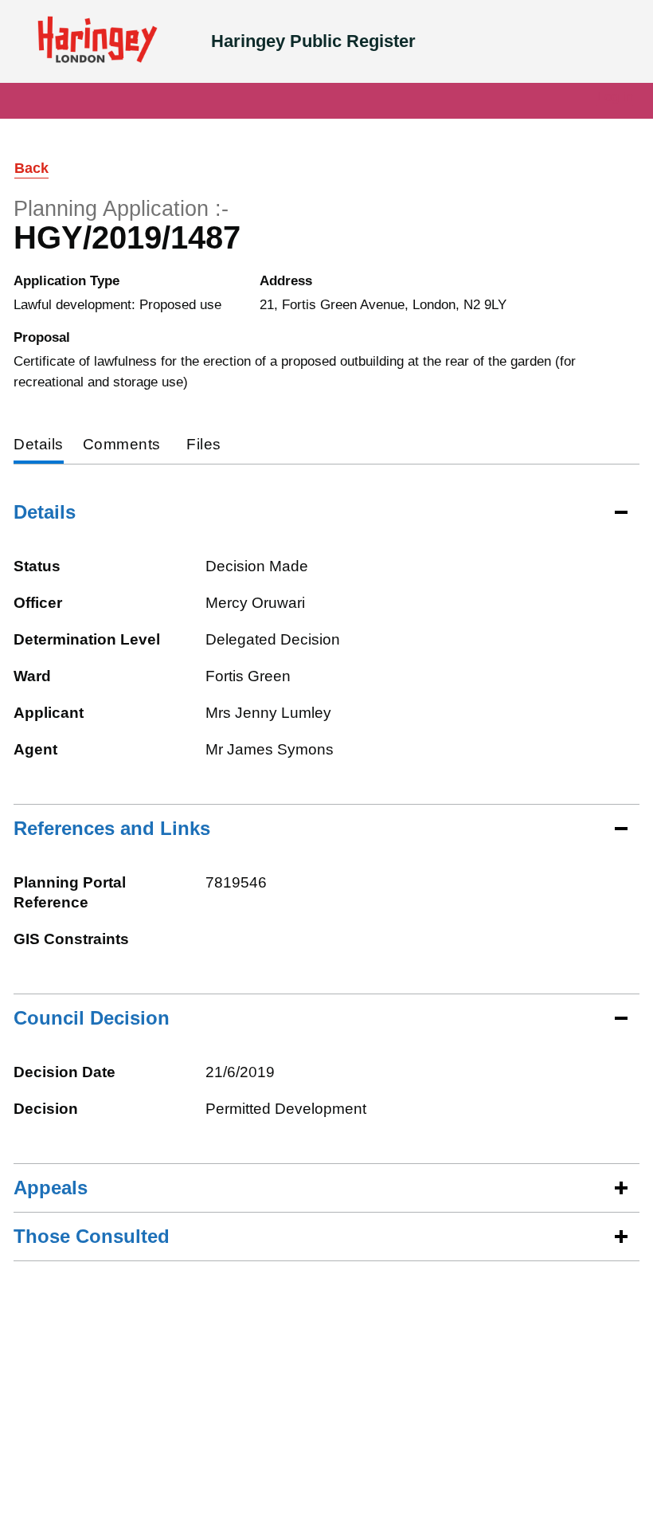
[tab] (39, 446)
